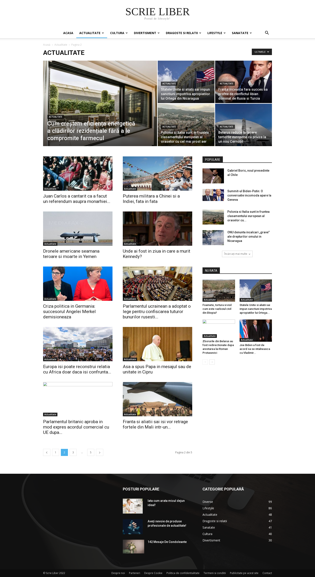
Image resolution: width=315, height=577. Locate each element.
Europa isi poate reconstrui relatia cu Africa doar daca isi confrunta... (77, 369)
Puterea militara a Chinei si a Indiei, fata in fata (151, 198)
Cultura (117, 33)
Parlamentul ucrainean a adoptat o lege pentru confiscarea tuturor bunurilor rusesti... (157, 311)
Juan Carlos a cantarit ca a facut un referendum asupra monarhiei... (76, 198)
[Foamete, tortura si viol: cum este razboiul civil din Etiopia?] (218, 290)
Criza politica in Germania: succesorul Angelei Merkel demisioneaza (69, 311)
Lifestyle (214, 33)
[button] (267, 33)
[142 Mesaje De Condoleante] (133, 546)
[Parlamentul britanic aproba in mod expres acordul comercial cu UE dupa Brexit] (77, 399)
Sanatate (240, 33)
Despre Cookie (153, 573)
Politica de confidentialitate (183, 573)
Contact (267, 573)
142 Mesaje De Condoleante (167, 542)
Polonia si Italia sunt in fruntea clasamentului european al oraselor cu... (248, 216)
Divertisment (145, 33)
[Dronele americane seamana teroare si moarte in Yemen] (77, 228)
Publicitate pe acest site (244, 573)
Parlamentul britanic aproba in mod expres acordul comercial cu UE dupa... (76, 427)
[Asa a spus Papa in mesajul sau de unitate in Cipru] (157, 344)
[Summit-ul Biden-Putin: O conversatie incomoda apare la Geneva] (213, 195)
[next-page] (99, 452)
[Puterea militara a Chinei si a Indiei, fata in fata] (157, 173)
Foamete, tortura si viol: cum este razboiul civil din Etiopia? (217, 308)
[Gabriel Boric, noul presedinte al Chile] (213, 175)
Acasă (46, 44)
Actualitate (89, 33)
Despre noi (118, 573)
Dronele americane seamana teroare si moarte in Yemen (71, 254)
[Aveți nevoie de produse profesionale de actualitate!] (133, 526)
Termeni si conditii (215, 573)
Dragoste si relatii (182, 33)
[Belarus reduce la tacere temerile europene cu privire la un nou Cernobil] (243, 125)
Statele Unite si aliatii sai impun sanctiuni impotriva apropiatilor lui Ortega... (256, 308)
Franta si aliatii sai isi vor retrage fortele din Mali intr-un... (155, 424)
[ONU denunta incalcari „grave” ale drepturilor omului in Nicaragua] (213, 237)
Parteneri (134, 573)
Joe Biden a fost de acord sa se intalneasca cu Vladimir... (255, 348)
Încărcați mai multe (235, 254)
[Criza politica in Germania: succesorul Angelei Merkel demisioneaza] (77, 284)
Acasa (68, 33)
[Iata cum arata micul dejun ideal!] (133, 506)
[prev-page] (46, 452)
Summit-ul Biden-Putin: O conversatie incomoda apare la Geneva (249, 195)
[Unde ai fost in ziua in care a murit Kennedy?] (157, 228)
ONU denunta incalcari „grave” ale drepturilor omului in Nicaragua (248, 237)
